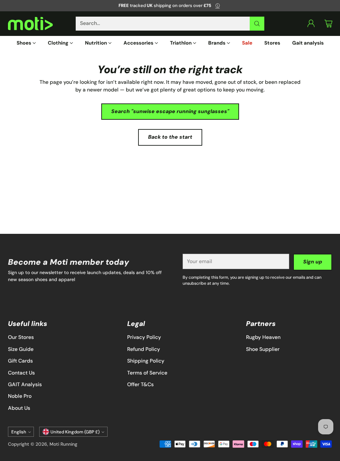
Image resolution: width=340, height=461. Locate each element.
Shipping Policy (145, 361)
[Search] (257, 24)
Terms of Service (147, 373)
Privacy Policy (144, 337)
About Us (19, 408)
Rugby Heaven (263, 337)
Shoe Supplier (263, 349)
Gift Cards (20, 361)
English (18, 432)
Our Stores (21, 337)
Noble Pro (20, 396)
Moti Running (63, 444)
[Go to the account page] (311, 23)
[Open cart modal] (328, 23)
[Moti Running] (30, 24)
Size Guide (21, 349)
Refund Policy (143, 349)
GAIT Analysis (25, 384)
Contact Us (21, 373)
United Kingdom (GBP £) (75, 432)
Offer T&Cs (140, 384)
